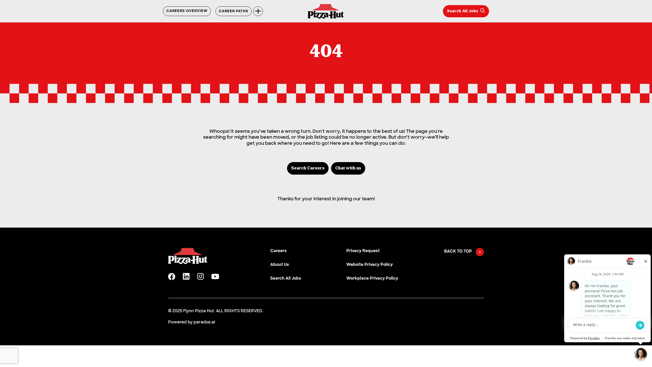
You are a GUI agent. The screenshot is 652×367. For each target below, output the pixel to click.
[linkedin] (186, 276)
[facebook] (171, 276)
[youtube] (215, 276)
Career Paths (233, 11)
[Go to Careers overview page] (326, 11)
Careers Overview (187, 11)
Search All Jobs (462, 11)
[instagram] (200, 276)
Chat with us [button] (348, 168)
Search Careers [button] (307, 168)
